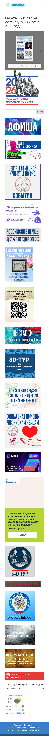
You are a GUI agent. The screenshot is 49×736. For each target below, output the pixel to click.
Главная (17, 725)
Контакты (34, 730)
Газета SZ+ (34, 728)
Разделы (28, 725)
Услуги (10, 730)
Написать (22, 535)
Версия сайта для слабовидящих (17, 676)
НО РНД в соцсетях (17, 728)
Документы (22, 730)
